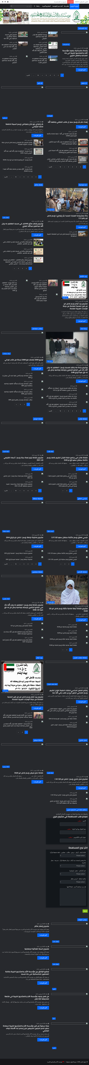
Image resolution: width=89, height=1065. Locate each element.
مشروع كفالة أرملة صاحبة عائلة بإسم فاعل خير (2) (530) (68, 610)
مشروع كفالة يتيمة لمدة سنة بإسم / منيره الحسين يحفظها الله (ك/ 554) (19, 485)
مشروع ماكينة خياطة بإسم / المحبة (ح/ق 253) (18, 553)
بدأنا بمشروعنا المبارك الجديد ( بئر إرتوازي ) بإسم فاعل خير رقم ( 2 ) (67, 217)
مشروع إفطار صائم (42, 926)
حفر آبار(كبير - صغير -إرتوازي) (77, 870)
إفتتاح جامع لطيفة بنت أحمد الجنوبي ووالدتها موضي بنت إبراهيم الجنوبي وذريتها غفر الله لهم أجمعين (39, 48)
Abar (85, 48)
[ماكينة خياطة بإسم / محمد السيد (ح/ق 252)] (42, 557)
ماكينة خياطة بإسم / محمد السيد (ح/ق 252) (19, 559)
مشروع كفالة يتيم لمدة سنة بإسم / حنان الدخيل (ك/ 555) (17, 477)
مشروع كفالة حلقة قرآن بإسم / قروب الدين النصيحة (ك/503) (64, 725)
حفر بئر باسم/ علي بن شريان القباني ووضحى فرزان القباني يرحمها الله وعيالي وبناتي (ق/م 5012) (62, 160)
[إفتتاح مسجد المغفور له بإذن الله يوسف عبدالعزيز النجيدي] (27, 56)
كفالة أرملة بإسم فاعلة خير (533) (67, 627)
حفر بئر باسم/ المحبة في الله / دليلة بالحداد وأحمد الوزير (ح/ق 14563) (62, 134)
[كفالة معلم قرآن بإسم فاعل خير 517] (42, 623)
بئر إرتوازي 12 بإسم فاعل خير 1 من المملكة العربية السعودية (62, 235)
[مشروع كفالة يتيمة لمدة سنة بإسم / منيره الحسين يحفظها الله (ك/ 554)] (42, 482)
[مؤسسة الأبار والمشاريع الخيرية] (44, 16)
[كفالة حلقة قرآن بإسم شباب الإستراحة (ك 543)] (87, 716)
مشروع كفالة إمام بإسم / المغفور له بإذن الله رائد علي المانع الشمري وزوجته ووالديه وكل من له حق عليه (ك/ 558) (23, 607)
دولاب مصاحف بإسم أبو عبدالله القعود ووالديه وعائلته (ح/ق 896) (18, 392)
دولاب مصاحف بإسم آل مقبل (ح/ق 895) (20, 400)
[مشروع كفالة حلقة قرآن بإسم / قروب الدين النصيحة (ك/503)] (87, 722)
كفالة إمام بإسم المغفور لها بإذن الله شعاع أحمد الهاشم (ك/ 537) (17, 641)
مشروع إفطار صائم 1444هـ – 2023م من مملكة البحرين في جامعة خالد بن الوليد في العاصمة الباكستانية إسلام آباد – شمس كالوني (17, 262)
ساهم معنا (66, 6)
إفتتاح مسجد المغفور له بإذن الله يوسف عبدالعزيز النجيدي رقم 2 (39, 60)
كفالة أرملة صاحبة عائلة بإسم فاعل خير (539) (63, 639)
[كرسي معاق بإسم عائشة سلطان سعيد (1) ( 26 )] (87, 551)
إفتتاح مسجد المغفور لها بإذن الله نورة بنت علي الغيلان (9, 46)
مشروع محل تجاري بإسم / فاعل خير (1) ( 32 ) (64, 795)
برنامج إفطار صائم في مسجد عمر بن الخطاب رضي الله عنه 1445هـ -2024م (17, 243)
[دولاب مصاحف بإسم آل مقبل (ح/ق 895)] (42, 398)
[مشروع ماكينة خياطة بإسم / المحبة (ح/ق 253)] (42, 551)
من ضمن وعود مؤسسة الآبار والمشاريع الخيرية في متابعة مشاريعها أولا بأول (27, 997)
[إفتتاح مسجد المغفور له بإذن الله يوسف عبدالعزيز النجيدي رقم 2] (53, 58)
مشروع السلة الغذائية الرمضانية (37, 948)
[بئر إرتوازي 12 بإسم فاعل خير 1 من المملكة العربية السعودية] (83, 233)
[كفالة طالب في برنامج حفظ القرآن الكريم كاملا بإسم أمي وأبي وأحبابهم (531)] (87, 482)
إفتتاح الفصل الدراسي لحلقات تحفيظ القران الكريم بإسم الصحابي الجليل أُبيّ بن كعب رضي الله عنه (69, 691)
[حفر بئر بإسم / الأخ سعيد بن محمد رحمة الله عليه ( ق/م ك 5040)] (38, 169)
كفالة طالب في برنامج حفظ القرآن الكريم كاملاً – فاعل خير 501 (62, 477)
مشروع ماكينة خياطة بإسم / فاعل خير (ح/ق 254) (24, 537)
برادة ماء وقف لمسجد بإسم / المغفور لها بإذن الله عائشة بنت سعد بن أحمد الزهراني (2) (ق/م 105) (61, 405)
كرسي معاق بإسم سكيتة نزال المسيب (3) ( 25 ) (62, 559)
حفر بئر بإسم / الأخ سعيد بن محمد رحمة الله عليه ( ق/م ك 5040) (17, 170)
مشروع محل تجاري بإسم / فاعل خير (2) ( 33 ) (71, 779)
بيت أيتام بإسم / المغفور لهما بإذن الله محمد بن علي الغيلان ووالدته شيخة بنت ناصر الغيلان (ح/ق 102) (9, 286)
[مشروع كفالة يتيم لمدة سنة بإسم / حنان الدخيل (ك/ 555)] (42, 474)
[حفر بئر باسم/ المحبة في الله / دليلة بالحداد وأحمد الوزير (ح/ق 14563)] (87, 131)
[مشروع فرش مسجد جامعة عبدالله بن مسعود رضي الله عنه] (23, 34)
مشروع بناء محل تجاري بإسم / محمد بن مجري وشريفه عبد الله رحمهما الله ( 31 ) (63, 802)
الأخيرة (28, 75)
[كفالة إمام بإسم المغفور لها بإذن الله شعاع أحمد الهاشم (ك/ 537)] (42, 638)
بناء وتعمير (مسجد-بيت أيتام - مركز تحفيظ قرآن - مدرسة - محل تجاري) (68, 861)
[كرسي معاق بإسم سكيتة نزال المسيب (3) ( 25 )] (87, 557)
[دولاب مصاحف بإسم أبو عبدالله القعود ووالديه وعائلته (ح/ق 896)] (42, 389)
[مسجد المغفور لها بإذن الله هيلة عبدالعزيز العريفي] (53, 34)
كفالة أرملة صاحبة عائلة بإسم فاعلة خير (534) (63, 645)
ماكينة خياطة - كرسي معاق (78, 879)
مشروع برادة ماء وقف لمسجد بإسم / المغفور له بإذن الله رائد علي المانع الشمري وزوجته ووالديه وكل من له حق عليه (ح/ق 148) (67, 370)
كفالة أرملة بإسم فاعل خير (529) (67, 633)
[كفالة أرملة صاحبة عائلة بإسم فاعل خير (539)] (87, 637)
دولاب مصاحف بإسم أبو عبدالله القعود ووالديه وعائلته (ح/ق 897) (18, 384)
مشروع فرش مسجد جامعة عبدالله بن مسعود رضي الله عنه (10, 36)
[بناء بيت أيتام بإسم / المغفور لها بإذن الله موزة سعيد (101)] (57, 294)
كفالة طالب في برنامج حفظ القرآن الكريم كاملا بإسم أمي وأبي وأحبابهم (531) (62, 485)
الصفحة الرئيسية (74, 6)
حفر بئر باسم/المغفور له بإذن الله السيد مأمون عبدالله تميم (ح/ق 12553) (63, 143)
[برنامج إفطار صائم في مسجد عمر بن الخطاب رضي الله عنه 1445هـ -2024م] (38, 242)
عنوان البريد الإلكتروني (77, 837)
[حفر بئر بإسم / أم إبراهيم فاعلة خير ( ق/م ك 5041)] (38, 160)
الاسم (82, 821)
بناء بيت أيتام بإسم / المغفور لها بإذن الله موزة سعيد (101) (40, 298)
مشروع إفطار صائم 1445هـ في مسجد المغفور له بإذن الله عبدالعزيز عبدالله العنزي (22, 225)
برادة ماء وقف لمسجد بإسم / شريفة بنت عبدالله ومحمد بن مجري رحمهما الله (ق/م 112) (62, 389)
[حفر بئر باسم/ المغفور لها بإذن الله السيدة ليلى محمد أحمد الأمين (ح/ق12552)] (83, 150)
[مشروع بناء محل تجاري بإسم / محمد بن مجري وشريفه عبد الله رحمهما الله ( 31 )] (87, 799)
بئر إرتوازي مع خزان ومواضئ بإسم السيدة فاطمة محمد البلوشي (24, 125)
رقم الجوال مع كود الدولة (76, 829)
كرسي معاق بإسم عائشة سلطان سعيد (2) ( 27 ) (69, 537)
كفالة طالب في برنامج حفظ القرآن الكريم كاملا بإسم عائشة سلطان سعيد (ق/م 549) (67, 459)
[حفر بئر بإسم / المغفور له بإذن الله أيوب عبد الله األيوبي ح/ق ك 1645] (38, 151)
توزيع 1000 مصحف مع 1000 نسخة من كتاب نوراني (24, 359)
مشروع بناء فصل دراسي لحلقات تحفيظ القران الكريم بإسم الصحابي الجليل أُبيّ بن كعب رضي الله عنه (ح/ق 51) (62, 710)
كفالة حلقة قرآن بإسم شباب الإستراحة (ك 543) (63, 718)
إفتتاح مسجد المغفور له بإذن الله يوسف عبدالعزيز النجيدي (9, 60)
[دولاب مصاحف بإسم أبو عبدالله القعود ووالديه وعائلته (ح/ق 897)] (42, 381)
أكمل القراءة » (81, 70)
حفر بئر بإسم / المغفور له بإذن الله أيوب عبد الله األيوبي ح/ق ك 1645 (18, 152)
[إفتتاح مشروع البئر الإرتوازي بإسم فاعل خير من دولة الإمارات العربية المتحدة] (38, 142)
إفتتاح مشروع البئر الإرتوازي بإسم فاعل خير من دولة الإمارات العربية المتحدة (17, 143)
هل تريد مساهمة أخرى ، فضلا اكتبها (76, 887)
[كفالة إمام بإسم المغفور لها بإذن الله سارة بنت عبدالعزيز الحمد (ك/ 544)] (42, 629)
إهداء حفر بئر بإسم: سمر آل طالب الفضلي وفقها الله (68, 122)
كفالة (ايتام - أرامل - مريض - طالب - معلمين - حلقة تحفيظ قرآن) (68, 852)
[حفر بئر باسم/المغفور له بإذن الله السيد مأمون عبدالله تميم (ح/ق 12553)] (83, 142)
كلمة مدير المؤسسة (57, 6)
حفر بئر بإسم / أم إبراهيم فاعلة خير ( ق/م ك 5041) (17, 160)
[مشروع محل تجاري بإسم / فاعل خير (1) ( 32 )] (87, 793)
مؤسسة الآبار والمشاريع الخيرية (54, 1062)
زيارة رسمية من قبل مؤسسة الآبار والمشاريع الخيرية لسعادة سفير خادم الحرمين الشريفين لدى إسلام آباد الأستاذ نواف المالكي (26, 1028)
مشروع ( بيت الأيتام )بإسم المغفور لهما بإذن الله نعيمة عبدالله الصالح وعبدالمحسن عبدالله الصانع (39, 286)
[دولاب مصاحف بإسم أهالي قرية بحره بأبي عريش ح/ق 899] (42, 373)
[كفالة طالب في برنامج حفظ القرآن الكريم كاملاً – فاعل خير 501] (87, 474)
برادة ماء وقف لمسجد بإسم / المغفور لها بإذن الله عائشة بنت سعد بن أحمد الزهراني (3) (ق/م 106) (61, 397)
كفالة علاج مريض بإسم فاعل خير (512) (28, 772)
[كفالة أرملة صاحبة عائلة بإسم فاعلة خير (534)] (87, 643)
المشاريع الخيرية (46, 6)
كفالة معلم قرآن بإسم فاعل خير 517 (21, 625)
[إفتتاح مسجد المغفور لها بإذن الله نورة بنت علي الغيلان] (23, 44)
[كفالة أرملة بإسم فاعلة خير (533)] (87, 625)
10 (38, 75)
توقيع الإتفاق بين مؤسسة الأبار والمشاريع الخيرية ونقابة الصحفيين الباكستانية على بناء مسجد (27, 973)
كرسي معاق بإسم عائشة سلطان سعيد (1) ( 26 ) (62, 553)
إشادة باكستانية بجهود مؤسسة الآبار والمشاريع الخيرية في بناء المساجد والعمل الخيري (75, 53)
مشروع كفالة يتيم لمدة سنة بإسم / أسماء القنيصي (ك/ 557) (23, 459)
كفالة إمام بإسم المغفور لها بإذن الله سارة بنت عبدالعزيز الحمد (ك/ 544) (17, 632)
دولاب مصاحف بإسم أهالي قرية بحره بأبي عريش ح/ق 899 (17, 376)
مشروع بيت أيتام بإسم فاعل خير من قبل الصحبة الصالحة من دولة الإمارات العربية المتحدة (44, 2)
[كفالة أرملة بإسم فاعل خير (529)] (87, 631)
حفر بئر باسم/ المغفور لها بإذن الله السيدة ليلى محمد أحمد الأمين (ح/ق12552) (62, 151)
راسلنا (38, 6)
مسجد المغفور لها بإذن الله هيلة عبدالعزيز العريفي (40, 36)
